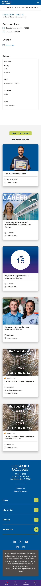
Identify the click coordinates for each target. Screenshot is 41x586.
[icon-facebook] (15, 541)
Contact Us (20, 488)
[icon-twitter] (21, 541)
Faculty (6, 66)
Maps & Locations (20, 491)
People (20, 500)
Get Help (20, 520)
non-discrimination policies (20, 569)
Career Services (9, 105)
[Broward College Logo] (7, 2)
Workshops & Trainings (12, 83)
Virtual (6, 94)
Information (20, 510)
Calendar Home (8, 15)
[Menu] (38, 2)
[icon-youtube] (27, 541)
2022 (17, 15)
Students (7, 72)
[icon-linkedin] (17, 546)
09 (22, 15)
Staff (5, 69)
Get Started (20, 529)
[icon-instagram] (23, 546)
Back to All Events (20, 133)
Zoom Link (10, 45)
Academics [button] (7, 8)
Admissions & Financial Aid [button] (25, 8)
